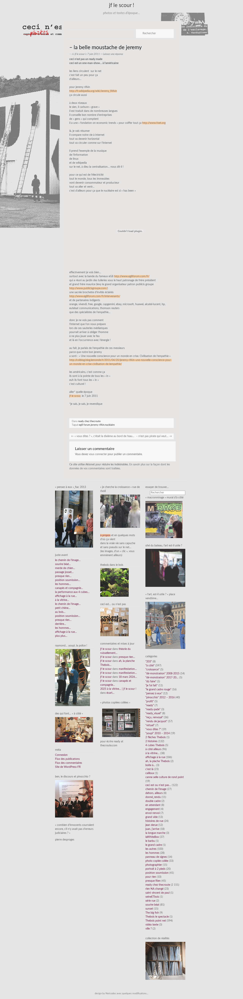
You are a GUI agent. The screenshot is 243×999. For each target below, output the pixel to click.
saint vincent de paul (157, 893)
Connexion (61, 755)
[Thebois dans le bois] (114, 582)
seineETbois (152, 897)
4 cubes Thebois (154, 745)
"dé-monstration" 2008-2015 (162, 673)
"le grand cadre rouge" (158, 689)
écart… (110, 693)
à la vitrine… (62, 600)
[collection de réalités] (165, 960)
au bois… (60, 612)
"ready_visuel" (153, 713)
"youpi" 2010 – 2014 (157, 733)
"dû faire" (150, 681)
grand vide (151, 817)
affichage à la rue (155, 757)
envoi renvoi (152, 813)
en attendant (152, 805)
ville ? (148, 928)
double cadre (153, 801)
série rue (150, 901)
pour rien (150, 877)
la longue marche (155, 833)
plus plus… (61, 636)
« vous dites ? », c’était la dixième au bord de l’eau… (102, 436)
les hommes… (63, 584)
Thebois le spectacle (157, 916)
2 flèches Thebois (155, 737)
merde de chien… (65, 568)
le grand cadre (153, 845)
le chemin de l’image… (68, 560)
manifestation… (128, 669)
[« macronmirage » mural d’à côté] (163, 519)
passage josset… (64, 572)
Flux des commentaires (68, 763)
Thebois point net (155, 920)
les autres (150, 849)
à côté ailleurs (153, 749)
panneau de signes (156, 857)
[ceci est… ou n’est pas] (114, 622)
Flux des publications (67, 759)
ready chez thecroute (89, 421)
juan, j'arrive (152, 829)
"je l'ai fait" (151, 685)
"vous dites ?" (153, 729)
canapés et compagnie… (69, 588)
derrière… (60, 624)
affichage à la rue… (66, 596)
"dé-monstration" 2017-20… (161, 677)
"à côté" (150, 665)
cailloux (149, 773)
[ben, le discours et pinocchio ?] (74, 798)
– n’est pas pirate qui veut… (154, 436)
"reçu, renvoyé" (154, 717)
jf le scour (79, 54)
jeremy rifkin (97, 425)
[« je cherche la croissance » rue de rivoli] (120, 511)
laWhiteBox (152, 837)
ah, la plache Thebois (157, 761)
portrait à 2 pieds (155, 869)
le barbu (150, 841)
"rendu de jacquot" (156, 721)
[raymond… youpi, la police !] (72, 677)
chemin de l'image (155, 789)
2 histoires (151, 741)
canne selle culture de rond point (164, 777)
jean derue (151, 825)
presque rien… (63, 576)
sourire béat (152, 905)
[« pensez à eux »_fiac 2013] (74, 519)
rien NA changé (154, 889)
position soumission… (67, 580)
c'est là (149, 769)
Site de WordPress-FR (68, 767)
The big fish (152, 912)
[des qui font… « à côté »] (74, 729)
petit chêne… (62, 608)
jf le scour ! (121, 5)
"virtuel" (150, 725)
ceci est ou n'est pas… (158, 785)
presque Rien (153, 881)
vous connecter (98, 454)
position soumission (157, 873)
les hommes (152, 853)
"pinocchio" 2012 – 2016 (160, 697)
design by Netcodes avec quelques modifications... (121, 993)
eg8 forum (84, 425)
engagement (152, 809)
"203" (148, 661)
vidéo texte (151, 924)
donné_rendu (153, 797)
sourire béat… (63, 564)
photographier (153, 865)
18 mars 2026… (128, 677)
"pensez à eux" (153, 693)
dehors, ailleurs (154, 793)
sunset (149, 908)
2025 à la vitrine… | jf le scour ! (118, 689)
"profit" (149, 701)
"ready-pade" (152, 709)
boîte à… (150, 765)
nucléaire (110, 425)
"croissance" (152, 669)
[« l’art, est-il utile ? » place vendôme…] (165, 625)
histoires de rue (154, 821)
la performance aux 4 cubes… (72, 592)
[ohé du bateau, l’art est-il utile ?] (165, 568)
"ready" (149, 705)
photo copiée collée (156, 861)
